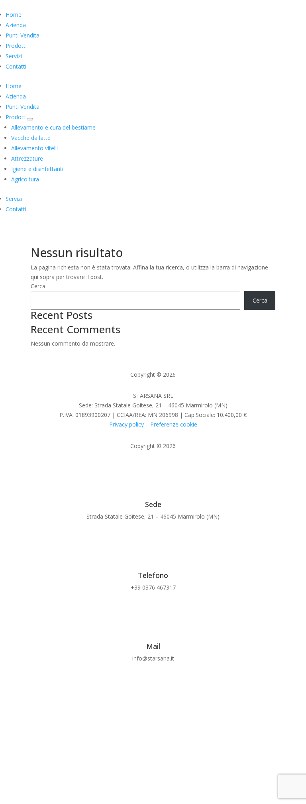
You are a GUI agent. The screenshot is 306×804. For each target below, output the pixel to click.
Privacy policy (126, 424)
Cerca (38, 286)
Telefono (153, 575)
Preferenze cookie (173, 424)
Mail (153, 646)
